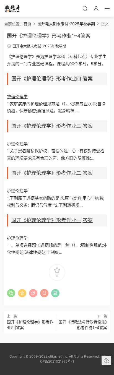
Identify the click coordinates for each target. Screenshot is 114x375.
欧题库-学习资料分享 (12, 8)
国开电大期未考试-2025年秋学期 (39, 46)
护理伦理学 (17, 96)
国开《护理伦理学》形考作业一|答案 (52, 220)
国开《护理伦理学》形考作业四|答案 (52, 79)
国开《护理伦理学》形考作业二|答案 (52, 173)
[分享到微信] (11, 293)
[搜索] (85, 8)
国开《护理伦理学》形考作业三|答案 (52, 126)
